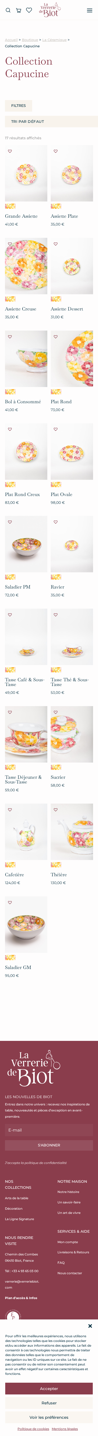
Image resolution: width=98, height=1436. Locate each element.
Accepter (49, 1388)
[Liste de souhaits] (29, 10)
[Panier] (18, 10)
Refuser (49, 1402)
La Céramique (54, 40)
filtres (18, 105)
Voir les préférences (49, 1417)
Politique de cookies (33, 1429)
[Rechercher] (8, 10)
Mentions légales (65, 1429)
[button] (90, 1326)
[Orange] (10, 206)
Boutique (30, 40)
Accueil (11, 40)
